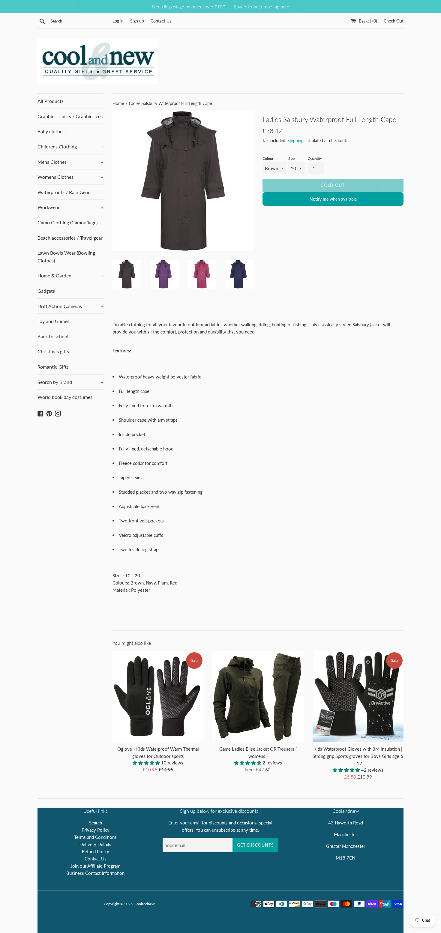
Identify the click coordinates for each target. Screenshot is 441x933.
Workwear (71, 207)
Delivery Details (95, 844)
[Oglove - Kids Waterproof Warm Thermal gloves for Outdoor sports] (157, 696)
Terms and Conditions (95, 837)
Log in (118, 21)
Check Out (394, 21)
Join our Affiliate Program (95, 866)
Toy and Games (53, 321)
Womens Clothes (71, 177)
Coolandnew (144, 904)
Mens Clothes (71, 162)
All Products (51, 101)
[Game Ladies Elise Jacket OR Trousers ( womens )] (257, 696)
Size (291, 158)
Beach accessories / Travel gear (70, 238)
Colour (267, 158)
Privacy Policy (96, 830)
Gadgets (46, 291)
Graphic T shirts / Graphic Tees (71, 116)
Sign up (137, 21)
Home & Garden (71, 275)
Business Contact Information (95, 873)
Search (95, 822)
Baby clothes (51, 131)
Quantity (315, 158)
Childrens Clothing (71, 146)
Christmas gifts (53, 351)
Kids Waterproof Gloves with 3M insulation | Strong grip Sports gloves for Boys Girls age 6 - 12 (358, 756)
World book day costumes (65, 397)
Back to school (53, 336)
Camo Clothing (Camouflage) (68, 222)
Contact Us (161, 21)
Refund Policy (95, 851)
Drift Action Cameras (71, 306)
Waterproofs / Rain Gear (64, 192)
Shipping (295, 140)
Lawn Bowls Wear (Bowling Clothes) (66, 256)
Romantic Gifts (53, 366)
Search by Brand (71, 382)
